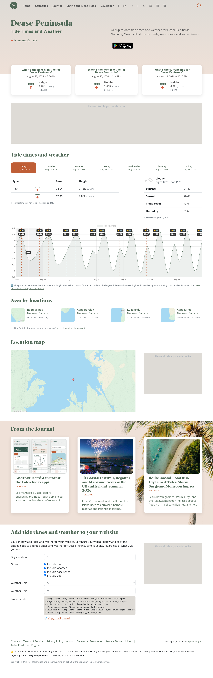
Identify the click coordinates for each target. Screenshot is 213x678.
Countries (41, 6)
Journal (57, 6)
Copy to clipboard (59, 618)
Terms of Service (33, 641)
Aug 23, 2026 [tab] (51, 168)
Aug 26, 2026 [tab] (134, 168)
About (69, 641)
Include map (54, 564)
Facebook (157, 5)
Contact (15, 641)
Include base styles (58, 572)
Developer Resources (89, 641)
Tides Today (13, 5)
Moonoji (130, 641)
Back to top (205, 670)
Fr (132, 6)
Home (26, 6)
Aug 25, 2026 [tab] (106, 168)
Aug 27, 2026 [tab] (162, 168)
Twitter (143, 5)
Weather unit (19, 583)
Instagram (150, 5)
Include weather (57, 568)
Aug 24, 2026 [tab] (79, 168)
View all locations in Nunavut (71, 328)
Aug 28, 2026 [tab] (189, 168)
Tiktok (164, 5)
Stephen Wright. (194, 641)
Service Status (113, 641)
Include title (54, 575)
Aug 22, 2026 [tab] (23, 168)
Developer (107, 6)
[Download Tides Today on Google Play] (122, 45)
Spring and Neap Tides (81, 6)
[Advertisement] (106, 123)
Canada (32, 40)
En (124, 6)
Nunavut (20, 40)
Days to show (19, 557)
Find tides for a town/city (199, 5)
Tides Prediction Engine (25, 645)
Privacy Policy (55, 641)
